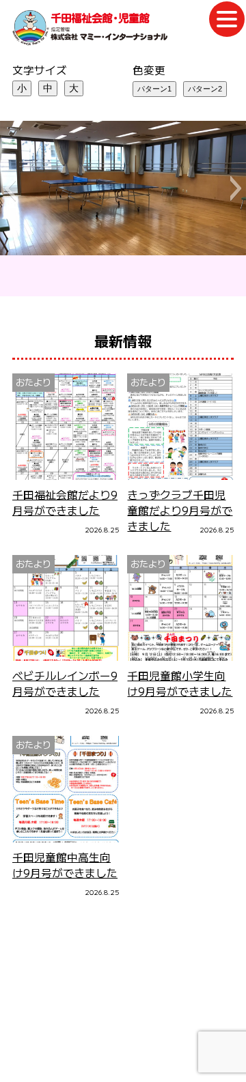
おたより (33, 381)
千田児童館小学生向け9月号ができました (179, 683)
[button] (9, 188)
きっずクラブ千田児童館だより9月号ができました (179, 510)
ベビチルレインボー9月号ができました (65, 683)
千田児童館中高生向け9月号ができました (65, 865)
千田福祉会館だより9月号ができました (65, 502)
